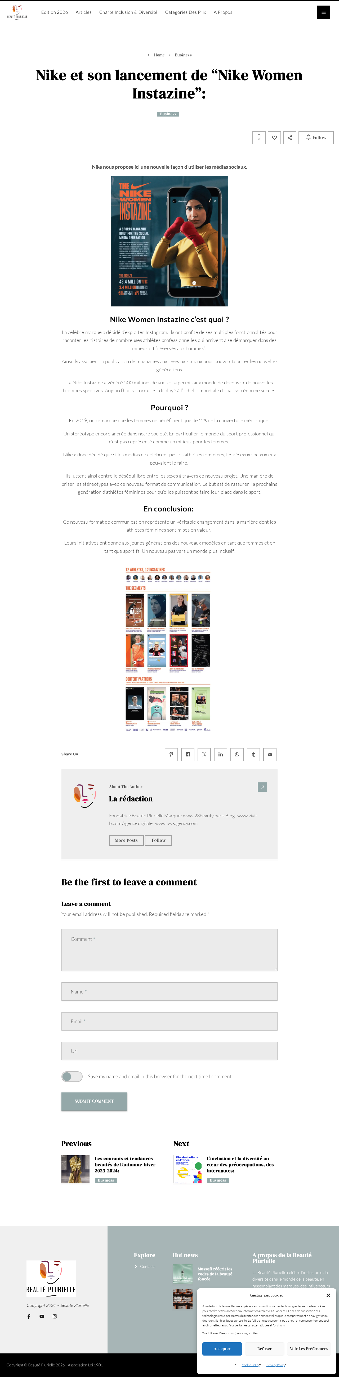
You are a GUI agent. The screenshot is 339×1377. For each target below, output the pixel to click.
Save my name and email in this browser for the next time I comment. (160, 1076)
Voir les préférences (309, 1349)
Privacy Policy (275, 1365)
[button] (328, 1295)
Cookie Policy (251, 1365)
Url (74, 1051)
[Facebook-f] (28, 1316)
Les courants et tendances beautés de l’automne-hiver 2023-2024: (125, 1164)
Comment (83, 939)
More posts (126, 840)
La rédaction (131, 799)
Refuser (264, 1349)
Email (78, 1021)
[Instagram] (54, 1316)
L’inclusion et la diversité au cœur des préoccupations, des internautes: (240, 1164)
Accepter (222, 1349)
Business (168, 114)
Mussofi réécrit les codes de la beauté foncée (215, 1274)
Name (79, 992)
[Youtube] (41, 1316)
